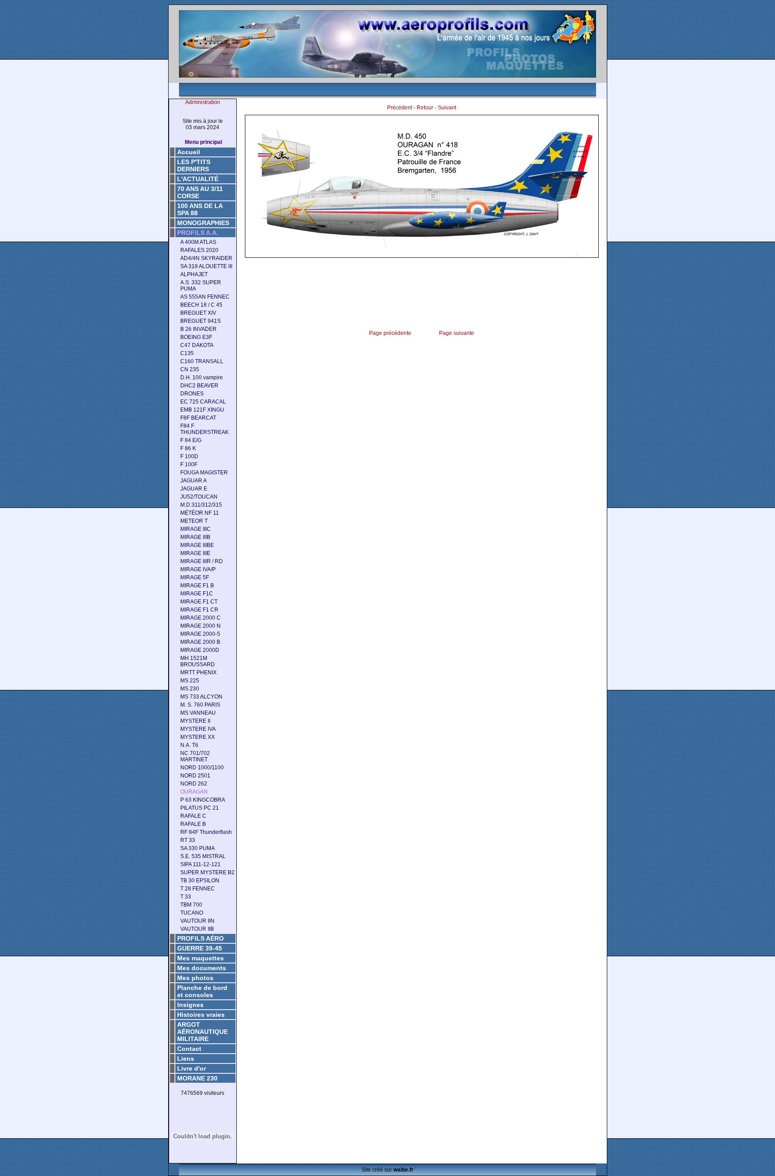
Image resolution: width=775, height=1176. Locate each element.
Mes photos (195, 977)
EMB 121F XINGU (202, 410)
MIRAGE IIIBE (197, 545)
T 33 (185, 897)
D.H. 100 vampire (201, 377)
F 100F (188, 464)
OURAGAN (194, 792)
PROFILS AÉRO (200, 938)
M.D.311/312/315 (201, 505)
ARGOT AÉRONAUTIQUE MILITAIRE (202, 1031)
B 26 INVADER (198, 329)
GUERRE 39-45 (199, 948)
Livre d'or (191, 1068)
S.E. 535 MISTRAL (203, 856)
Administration (202, 102)
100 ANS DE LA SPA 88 (200, 209)
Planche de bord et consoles (202, 991)
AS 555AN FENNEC (205, 297)
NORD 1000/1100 (202, 767)
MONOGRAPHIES (203, 222)
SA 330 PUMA (197, 848)
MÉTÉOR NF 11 (199, 513)
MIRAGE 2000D (199, 650)
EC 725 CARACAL (203, 402)
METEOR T (194, 521)
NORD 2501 (195, 775)
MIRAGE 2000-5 (200, 634)
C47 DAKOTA (196, 345)
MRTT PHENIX (198, 672)
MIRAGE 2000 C (200, 618)
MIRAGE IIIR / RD (201, 561)
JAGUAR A (193, 480)
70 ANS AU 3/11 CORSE (200, 192)
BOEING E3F (196, 337)
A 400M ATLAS (198, 242)
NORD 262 (193, 784)
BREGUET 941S (200, 321)
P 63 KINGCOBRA (202, 800)
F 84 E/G (190, 440)
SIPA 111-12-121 (200, 864)
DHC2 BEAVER (199, 385)
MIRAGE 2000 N (200, 626)
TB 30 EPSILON (199, 880)
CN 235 (189, 369)
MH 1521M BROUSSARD (197, 661)
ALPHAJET (194, 274)
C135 (187, 353)
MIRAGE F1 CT (199, 602)
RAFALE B (193, 824)
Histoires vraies (201, 1014)
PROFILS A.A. (197, 232)
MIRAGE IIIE (195, 553)
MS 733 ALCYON (201, 697)
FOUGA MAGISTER (204, 472)
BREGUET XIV (198, 313)
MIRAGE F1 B (197, 585)
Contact (189, 1048)
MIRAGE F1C (196, 593)
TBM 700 (191, 905)
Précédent (399, 107)
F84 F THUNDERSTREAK (204, 429)
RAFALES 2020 (199, 250)
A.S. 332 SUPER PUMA (200, 285)
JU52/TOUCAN (199, 497)
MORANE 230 (197, 1078)
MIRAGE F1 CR (199, 610)
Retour (425, 107)
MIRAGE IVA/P (198, 569)
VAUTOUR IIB (197, 929)
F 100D (189, 456)
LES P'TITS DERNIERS (193, 165)
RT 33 (187, 840)
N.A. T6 (189, 745)
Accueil (188, 152)
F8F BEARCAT (198, 418)
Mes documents (201, 968)
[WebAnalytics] (203, 1107)
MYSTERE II (195, 721)
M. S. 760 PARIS (200, 705)
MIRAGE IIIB (195, 537)
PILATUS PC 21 (199, 808)
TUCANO (191, 913)
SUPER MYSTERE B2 (207, 872)
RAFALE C (193, 816)
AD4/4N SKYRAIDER (206, 258)
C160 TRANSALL (201, 361)
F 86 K (188, 448)
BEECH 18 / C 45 (201, 305)
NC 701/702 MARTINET (195, 756)
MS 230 (189, 689)
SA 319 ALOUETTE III (206, 266)
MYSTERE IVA (198, 729)
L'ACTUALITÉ (197, 178)
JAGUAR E (193, 489)
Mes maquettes (200, 958)
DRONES (192, 394)
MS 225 (189, 680)
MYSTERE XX (197, 737)
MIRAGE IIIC (195, 529)
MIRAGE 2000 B (200, 642)
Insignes (190, 1004)
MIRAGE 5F (194, 577)
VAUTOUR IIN (197, 921)
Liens (185, 1058)
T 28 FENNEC (197, 888)
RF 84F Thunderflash (206, 832)
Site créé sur (387, 1170)
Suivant (447, 107)
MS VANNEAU (198, 713)
